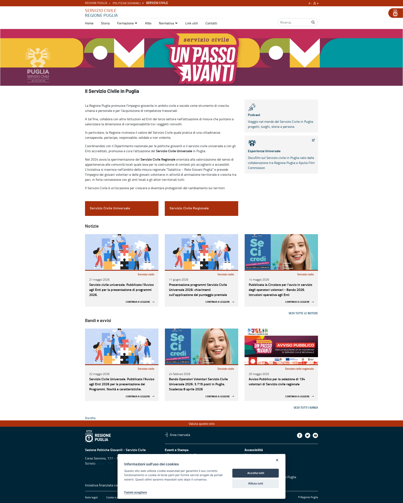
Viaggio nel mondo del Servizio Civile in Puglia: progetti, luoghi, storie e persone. (281, 121)
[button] (127, 23)
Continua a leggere (138, 301)
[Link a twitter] (307, 435)
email (101, 463)
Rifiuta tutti (255, 483)
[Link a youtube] (315, 435)
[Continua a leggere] (121, 252)
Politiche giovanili (127, 3)
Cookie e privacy (115, 497)
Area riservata (180, 435)
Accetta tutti (255, 473)
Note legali (91, 497)
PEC (110, 463)
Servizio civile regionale (299, 369)
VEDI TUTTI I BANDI (306, 407)
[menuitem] (89, 23)
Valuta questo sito (202, 423)
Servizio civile (146, 274)
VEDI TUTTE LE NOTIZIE (303, 313)
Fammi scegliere (135, 492)
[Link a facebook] (299, 435)
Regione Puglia (96, 3)
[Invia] (313, 22)
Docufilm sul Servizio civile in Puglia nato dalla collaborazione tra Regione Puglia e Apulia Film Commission (281, 159)
